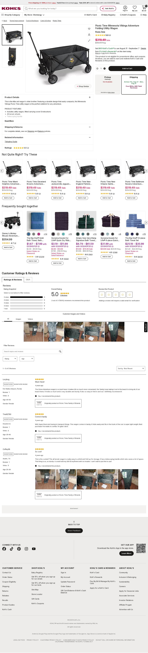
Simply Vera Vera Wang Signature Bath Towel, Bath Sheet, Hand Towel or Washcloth (86, 239)
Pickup (107, 77)
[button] (103, 35)
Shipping (134, 77)
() (15, 193)
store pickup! (67, 3)
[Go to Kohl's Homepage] (11, 8)
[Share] (89, 34)
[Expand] (89, 40)
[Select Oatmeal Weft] (58, 234)
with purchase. (42, 3)
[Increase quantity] (104, 68)
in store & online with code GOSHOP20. (99, 3)
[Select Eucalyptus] (83, 234)
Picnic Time (57, 21)
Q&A (28, 279)
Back (6, 21)
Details (143, 48)
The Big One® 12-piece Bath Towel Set (135, 239)
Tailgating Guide (11, 142)
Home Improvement (17, 21)
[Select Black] (137, 234)
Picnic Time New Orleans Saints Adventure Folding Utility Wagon (108, 182)
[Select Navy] (132, 234)
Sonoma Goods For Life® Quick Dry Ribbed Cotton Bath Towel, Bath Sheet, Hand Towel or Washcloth (61, 239)
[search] (26, 8)
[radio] (107, 84)
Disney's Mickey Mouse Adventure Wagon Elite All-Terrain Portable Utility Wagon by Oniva (12, 234)
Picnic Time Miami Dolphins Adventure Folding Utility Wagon (11, 182)
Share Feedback (74, 531)
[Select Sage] (33, 234)
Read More (9, 121)
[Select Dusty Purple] (53, 234)
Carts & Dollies (45, 21)
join (103, 53)
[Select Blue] (28, 234)
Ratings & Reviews (13, 280)
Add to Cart (8, 198)
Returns (41, 131)
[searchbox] (60, 8)
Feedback (146, 327)
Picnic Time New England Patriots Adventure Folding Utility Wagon (84, 182)
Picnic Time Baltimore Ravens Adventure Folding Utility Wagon (134, 182)
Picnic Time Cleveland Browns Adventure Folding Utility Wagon (36, 182)
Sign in (97, 53)
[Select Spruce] (78, 234)
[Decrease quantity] (97, 68)
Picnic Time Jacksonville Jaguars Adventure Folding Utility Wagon (60, 182)
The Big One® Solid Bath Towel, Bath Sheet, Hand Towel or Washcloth (36, 239)
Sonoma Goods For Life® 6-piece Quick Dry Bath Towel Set (109, 239)
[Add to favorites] (89, 28)
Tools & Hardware (32, 21)
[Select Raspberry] (39, 234)
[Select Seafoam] (63, 234)
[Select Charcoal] (88, 234)
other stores (111, 92)
